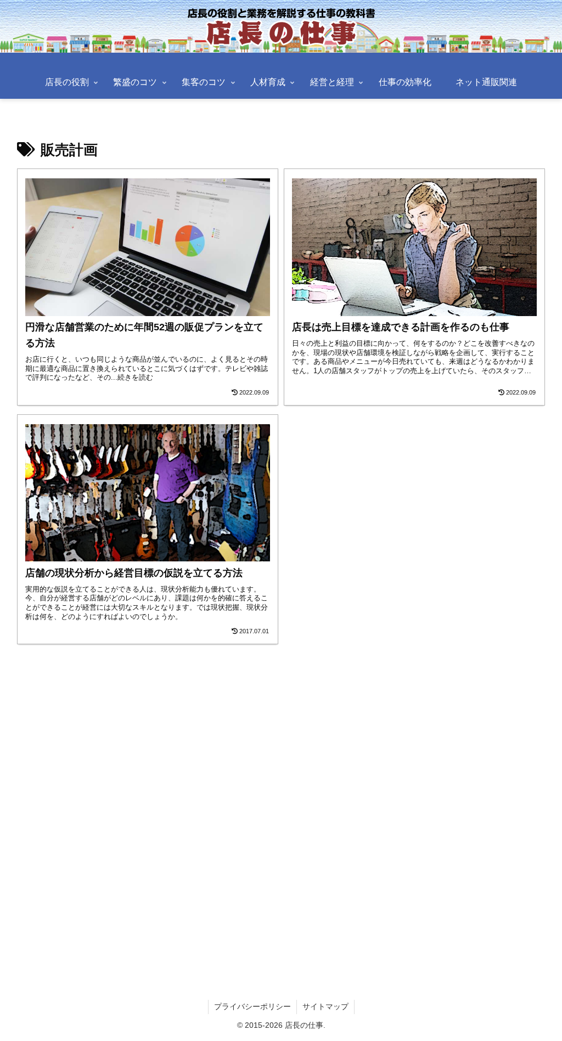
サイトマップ (325, 1006)
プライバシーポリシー (252, 1006)
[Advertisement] (281, 803)
